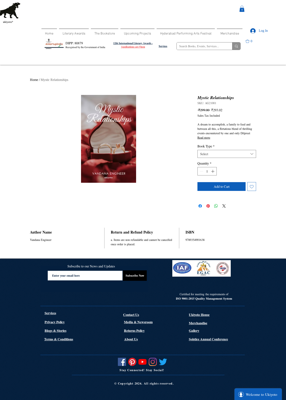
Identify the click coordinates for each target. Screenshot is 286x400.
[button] (242, 9)
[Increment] (213, 171)
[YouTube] (142, 362)
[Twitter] (163, 362)
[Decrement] (201, 171)
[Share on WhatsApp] (216, 205)
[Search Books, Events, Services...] (236, 46)
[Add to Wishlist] (251, 186)
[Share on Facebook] (200, 205)
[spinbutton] (207, 171)
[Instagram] (153, 362)
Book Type (206, 146)
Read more (203, 137)
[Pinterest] (132, 362)
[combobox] (226, 154)
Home (34, 80)
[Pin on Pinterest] (208, 205)
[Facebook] (122, 362)
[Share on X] (224, 205)
